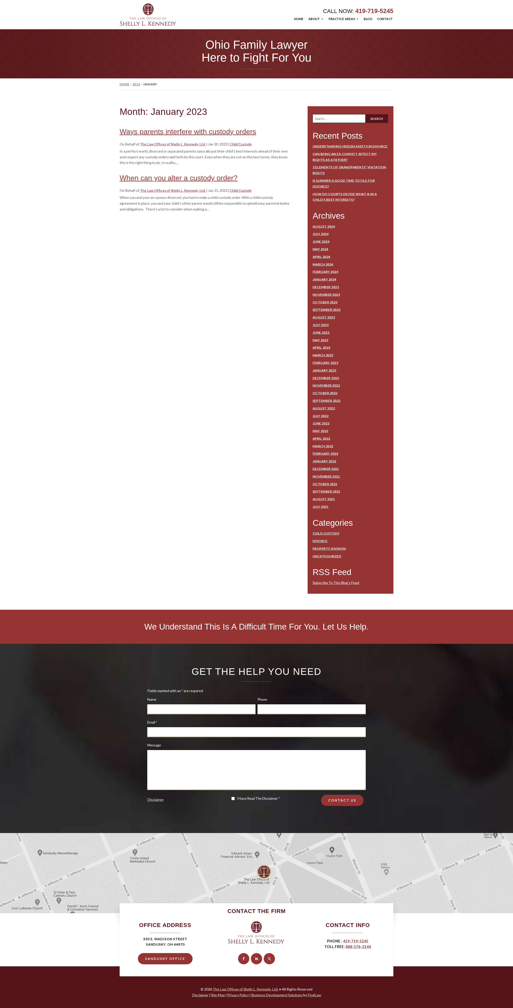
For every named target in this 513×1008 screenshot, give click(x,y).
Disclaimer (155, 799)
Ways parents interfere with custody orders (188, 131)
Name (151, 699)
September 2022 (326, 400)
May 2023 (320, 340)
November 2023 (326, 294)
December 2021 (326, 469)
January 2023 (324, 370)
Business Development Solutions (277, 995)
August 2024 (324, 226)
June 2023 (321, 332)
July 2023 (321, 325)
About (314, 19)
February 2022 (325, 453)
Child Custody (241, 144)
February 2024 (325, 272)
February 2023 (325, 363)
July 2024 (321, 234)
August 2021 (324, 499)
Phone (262, 699)
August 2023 (324, 317)
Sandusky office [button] (165, 958)
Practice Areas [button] (342, 19)
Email (152, 722)
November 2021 (326, 476)
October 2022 (325, 393)
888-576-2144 (358, 946)
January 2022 (324, 461)
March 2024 (323, 264)
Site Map (218, 995)
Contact (385, 19)
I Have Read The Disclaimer (258, 798)
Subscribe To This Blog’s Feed (336, 582)
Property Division (329, 548)
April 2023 (321, 347)
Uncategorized (327, 556)
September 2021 (326, 491)
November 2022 (326, 385)
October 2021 (325, 484)
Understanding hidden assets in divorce (350, 146)
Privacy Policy (238, 995)
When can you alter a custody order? (178, 178)
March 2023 (323, 355)
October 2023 (325, 302)
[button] (509, 979)
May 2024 (320, 249)
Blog (368, 19)
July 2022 (321, 416)
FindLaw (314, 995)
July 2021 (321, 507)
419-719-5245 (374, 11)
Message (154, 745)
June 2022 (321, 423)
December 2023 (326, 287)
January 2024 (324, 279)
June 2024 (321, 241)
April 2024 (321, 257)
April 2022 (321, 438)
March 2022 (323, 446)
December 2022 (326, 378)
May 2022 (320, 431)
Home (299, 19)
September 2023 (326, 309)
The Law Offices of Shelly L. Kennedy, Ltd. (173, 144)
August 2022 (324, 408)
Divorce (320, 541)
